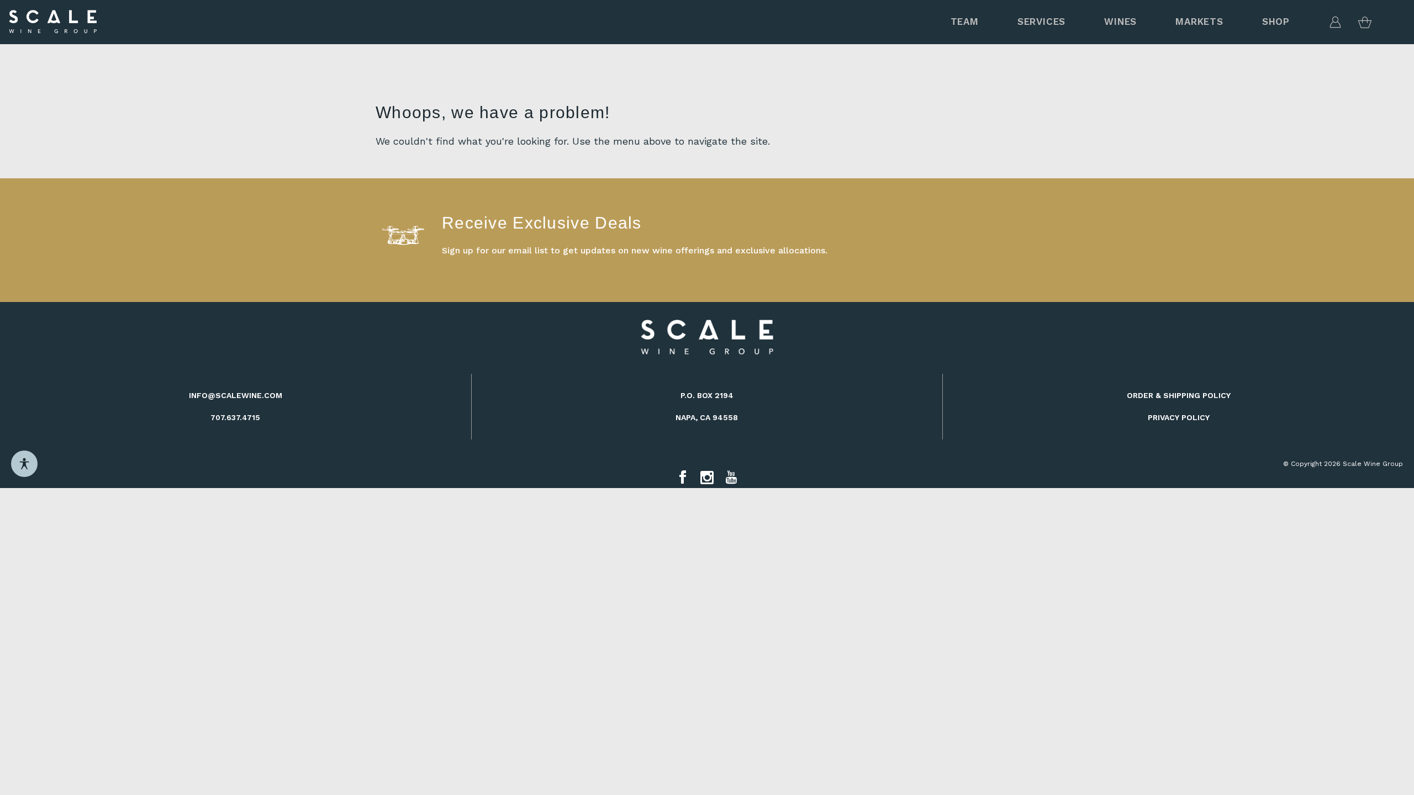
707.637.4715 (235, 417)
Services (1041, 21)
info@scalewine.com (235, 395)
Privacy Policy (1179, 417)
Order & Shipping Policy (1179, 395)
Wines (1120, 21)
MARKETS (1199, 21)
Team (965, 21)
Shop (1276, 21)
